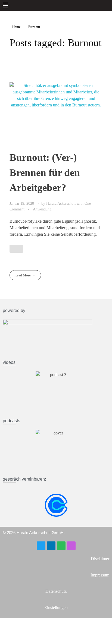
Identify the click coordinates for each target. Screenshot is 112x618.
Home (16, 27)
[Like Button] (16, 249)
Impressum (100, 575)
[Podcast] (71, 545)
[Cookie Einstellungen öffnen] (9, 608)
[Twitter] (41, 545)
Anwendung (42, 209)
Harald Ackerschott (61, 203)
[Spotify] (61, 545)
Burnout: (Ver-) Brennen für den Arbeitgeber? (45, 172)
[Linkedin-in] (51, 545)
